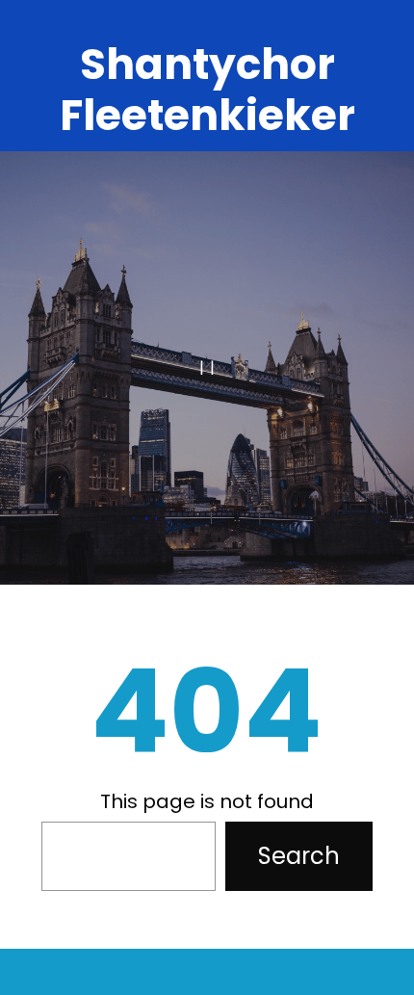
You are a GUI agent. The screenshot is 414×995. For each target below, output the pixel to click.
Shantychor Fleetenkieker (207, 89)
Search (299, 856)
